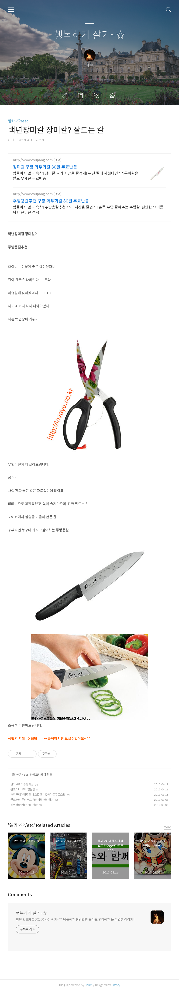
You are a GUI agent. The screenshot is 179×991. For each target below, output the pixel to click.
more (167, 827)
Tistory (115, 985)
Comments (20, 895)
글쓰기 (65, 95)
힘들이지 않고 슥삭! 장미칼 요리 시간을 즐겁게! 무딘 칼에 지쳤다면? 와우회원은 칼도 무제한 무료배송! (75, 176)
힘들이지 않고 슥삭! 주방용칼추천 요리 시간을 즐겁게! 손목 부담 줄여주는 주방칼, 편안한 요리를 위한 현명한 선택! (88, 210)
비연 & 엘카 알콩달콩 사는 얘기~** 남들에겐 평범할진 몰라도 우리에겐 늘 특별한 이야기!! (76, 920)
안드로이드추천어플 (22, 784)
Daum (89, 985)
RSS (97, 95)
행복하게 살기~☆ (89, 35)
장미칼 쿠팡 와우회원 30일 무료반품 (45, 167)
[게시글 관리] (31, 753)
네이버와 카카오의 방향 (24, 805)
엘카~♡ (16, 774)
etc (26, 774)
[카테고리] (11, 9)
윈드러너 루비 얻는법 (22, 789)
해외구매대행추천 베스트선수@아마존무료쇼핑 (37, 794)
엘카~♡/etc (18, 121)
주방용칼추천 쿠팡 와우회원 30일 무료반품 (51, 201)
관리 (113, 95)
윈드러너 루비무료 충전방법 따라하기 (32, 799)
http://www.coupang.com (33, 160)
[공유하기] (25, 753)
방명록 (81, 95)
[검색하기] (168, 9)
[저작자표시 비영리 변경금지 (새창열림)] (63, 754)
